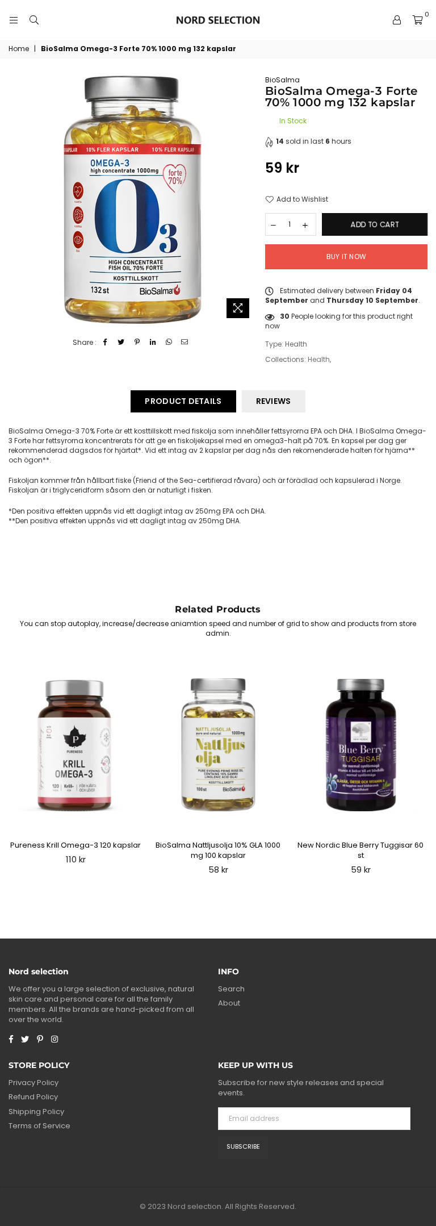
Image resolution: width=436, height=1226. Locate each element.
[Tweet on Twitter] (121, 343)
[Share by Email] (185, 343)
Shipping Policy (36, 1111)
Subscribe (243, 1146)
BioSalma (282, 80)
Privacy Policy (33, 1082)
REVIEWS (273, 401)
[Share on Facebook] (105, 343)
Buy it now (346, 256)
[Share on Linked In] (153, 343)
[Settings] (397, 19)
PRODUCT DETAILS (183, 401)
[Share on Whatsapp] (169, 343)
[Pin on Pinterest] (137, 343)
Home (19, 48)
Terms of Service (39, 1125)
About (229, 1003)
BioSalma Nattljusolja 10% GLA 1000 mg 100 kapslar (218, 850)
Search (231, 988)
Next (422, 770)
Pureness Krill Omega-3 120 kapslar (75, 845)
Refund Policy (33, 1096)
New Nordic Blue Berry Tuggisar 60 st (360, 850)
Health (319, 359)
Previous (14, 770)
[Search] (34, 19)
